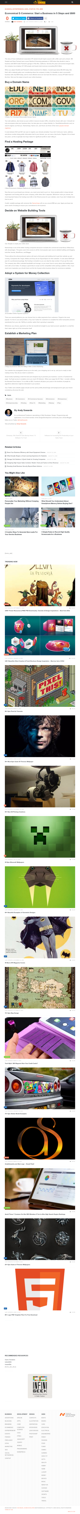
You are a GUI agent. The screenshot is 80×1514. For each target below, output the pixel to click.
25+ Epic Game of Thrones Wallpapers (17, 1264)
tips (59, 403)
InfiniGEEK (8, 1362)
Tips (37, 9)
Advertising (9, 1418)
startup (51, 403)
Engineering (45, 1434)
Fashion (44, 1440)
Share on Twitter (20, 18)
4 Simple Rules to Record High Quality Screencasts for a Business (55, 533)
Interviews (33, 1427)
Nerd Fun (44, 1485)
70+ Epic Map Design (12, 1013)
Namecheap (36, 203)
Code (19, 1424)
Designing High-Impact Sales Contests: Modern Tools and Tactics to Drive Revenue (32, 463)
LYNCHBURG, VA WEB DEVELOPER (26, 1507)
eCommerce (50, 399)
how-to (32, 403)
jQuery (19, 1442)
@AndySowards (22, 420)
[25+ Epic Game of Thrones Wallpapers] (40, 1239)
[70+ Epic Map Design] (40, 988)
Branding (8, 1424)
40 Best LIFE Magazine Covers (15, 963)
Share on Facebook (36, 18)
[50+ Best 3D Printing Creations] (40, 786)
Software (45, 1491)
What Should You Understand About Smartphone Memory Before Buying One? (56, 502)
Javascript (21, 1439)
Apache (19, 1418)
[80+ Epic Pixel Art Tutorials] (40, 686)
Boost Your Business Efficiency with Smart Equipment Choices (26, 452)
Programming (22, 1449)
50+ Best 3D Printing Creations (15, 812)
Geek (26, 9)
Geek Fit (44, 1456)
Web (41, 9)
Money (43, 1475)
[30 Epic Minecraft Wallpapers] (40, 837)
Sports (44, 1494)
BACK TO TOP (71, 1511)
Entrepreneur (18, 9)
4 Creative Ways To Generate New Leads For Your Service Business (21, 533)
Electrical (45, 1430)
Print (31, 1437)
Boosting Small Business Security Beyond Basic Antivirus (24, 466)
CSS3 (18, 1433)
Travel (43, 1501)
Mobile (19, 1445)
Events (7, 1434)
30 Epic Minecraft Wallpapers (14, 862)
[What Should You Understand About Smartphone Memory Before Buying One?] (58, 486)
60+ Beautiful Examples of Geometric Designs (20, 912)
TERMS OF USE (9, 1509)
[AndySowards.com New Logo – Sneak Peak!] (40, 1138)
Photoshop (33, 1434)
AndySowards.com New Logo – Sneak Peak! (19, 1164)
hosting (24, 403)
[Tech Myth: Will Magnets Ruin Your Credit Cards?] (40, 1038)
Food (43, 1443)
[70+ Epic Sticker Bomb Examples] (40, 1088)
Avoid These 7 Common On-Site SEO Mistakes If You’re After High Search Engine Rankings (35, 1214)
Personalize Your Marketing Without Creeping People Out (22, 502)
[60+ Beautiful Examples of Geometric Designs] (40, 887)
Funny (43, 1446)
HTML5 (19, 1436)
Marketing (8, 1446)
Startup (32, 9)
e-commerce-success (36, 399)
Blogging (8, 1421)
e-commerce (20, 399)
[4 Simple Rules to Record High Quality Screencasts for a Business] (58, 517)
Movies (44, 1478)
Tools (43, 1497)
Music (43, 1481)
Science (44, 1488)
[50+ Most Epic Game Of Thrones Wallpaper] (40, 736)
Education (45, 1427)
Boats (43, 1418)
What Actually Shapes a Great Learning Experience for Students (27, 456)
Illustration (33, 1421)
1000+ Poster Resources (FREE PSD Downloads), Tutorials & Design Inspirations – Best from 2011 (37, 610)
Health (43, 1462)
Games (43, 1449)
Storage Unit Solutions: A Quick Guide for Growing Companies (26, 459)
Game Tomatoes (10, 1359)
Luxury (44, 1472)
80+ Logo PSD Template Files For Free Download (21, 1315)
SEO (6, 1449)
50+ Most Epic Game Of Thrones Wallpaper (19, 761)
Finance (7, 1437)
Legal (7, 1443)
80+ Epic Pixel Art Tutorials (14, 711)
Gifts (43, 1459)
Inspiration (33, 1424)
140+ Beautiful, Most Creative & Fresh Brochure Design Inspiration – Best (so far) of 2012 (34, 661)
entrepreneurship (12, 403)
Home (43, 1469)
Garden (44, 1453)
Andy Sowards (17, 21)
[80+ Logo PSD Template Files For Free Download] (40, 1289)
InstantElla (8, 1364)
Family (43, 1437)
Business (8, 9)
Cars (43, 1424)
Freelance (8, 1440)
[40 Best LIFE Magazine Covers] (40, 937)
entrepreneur (63, 399)
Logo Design (33, 1430)
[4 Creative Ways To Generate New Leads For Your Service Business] (22, 518)
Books (43, 1421)
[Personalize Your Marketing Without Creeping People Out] (22, 486)
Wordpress (21, 1452)
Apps (19, 1421)
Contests (32, 1418)
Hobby (43, 1465)
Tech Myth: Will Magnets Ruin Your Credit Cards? (21, 1063)
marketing (42, 403)
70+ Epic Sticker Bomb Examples (16, 1113)
